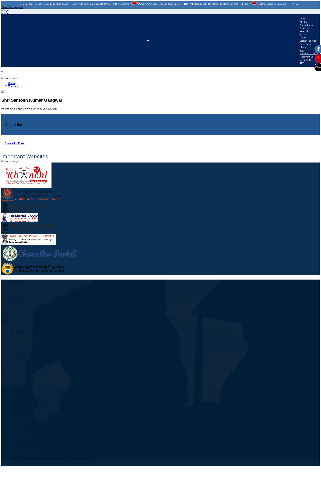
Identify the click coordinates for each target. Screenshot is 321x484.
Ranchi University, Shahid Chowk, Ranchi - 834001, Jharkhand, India (49, 296)
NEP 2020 (16, 377)
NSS (302, 63)
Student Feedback (20, 393)
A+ (289, 3)
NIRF (13, 446)
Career (270, 4)
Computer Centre (20, 424)
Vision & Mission (19, 349)
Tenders (261, 4)
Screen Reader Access (31, 4)
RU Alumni (213, 4)
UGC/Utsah (16, 368)
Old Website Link (19, 396)
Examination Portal (20, 361)
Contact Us (280, 4)
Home (11, 83)
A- (297, 4)
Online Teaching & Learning (25, 380)
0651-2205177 (19, 299)
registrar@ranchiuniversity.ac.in (29, 302)
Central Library (18, 386)
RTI (186, 4)
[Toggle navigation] (148, 40)
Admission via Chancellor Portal (94, 4)
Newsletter (16, 437)
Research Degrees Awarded (25, 365)
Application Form (19, 431)
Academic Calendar (21, 418)
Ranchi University (32, 463)
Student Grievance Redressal (234, 4)
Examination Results (67, 4)
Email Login (50, 4)
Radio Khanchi (18, 456)
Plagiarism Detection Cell (24, 373)
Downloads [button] (305, 59)
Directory (178, 4)
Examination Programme (24, 358)
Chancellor (14, 86)
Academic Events (20, 421)
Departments (17, 352)
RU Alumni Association (23, 449)
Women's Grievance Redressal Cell (155, 4)
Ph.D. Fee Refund (120, 4)
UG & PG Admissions (22, 383)
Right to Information (21, 434)
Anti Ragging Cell (198, 4)
